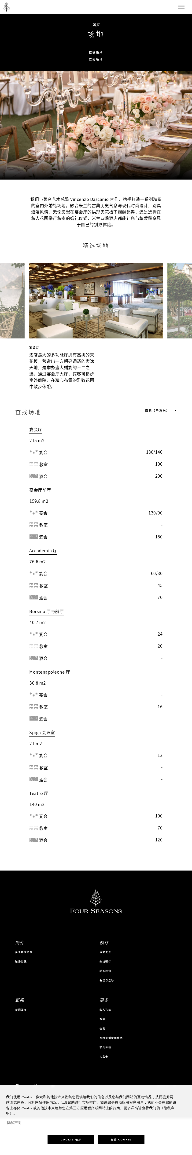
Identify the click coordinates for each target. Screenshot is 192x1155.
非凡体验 (105, 1042)
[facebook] (17, 1081)
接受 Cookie (121, 1139)
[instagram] (35, 1081)
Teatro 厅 (38, 793)
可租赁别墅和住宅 (111, 1033)
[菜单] (181, 6)
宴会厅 (35, 429)
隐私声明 (14, 1123)
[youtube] (53, 1081)
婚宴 (96, 24)
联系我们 (105, 966)
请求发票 (105, 947)
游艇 (102, 1014)
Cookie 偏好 (71, 1139)
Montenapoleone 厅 (49, 672)
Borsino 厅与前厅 (46, 611)
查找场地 (96, 59)
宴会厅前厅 (40, 490)
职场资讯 (21, 957)
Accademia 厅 (43, 550)
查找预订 (105, 957)
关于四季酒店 (24, 947)
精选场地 (96, 53)
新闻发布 (21, 1005)
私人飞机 (105, 1005)
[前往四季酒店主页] (7, 7)
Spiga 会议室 (42, 732)
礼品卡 (104, 1052)
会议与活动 (107, 975)
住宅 (102, 1023)
